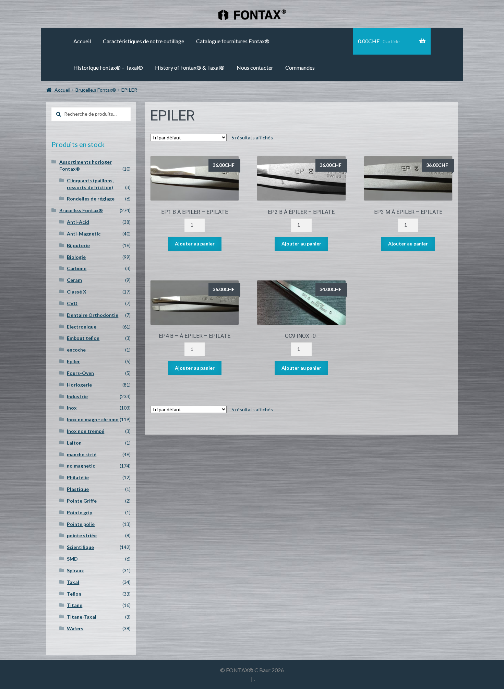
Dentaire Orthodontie (92, 315)
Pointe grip (79, 512)
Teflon (74, 594)
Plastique (78, 489)
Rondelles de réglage (91, 199)
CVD (72, 303)
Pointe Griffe (82, 501)
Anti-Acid (78, 222)
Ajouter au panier (195, 243)
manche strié (81, 454)
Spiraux (75, 570)
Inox (72, 408)
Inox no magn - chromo (93, 419)
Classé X (76, 292)
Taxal (73, 582)
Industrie (77, 396)
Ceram (74, 280)
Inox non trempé (85, 431)
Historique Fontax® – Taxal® (108, 67)
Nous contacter (255, 67)
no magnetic (81, 466)
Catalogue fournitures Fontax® (232, 41)
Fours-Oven (80, 373)
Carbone (76, 268)
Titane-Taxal (81, 617)
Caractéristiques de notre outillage (143, 41)
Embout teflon (83, 338)
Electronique (81, 327)
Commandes (300, 67)
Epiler (73, 361)
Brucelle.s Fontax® (95, 90)
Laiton (74, 443)
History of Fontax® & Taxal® (190, 67)
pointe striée (82, 535)
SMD (72, 559)
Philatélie (78, 477)
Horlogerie (79, 385)
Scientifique (80, 547)
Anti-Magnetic (83, 234)
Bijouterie (78, 245)
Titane (74, 605)
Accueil (82, 41)
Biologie (76, 257)
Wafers (75, 628)
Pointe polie (81, 524)
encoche (76, 350)
